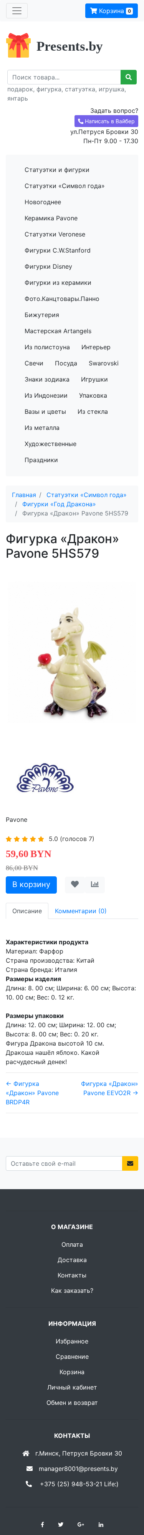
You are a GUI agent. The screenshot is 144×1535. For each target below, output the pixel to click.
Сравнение (72, 1356)
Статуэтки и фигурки (57, 169)
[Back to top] (126, 1498)
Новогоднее (43, 202)
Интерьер (96, 347)
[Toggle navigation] (17, 10)
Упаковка (93, 395)
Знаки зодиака (47, 379)
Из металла (42, 427)
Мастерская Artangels (58, 331)
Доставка (72, 1260)
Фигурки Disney (48, 266)
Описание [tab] (27, 911)
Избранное (72, 1341)
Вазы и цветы (45, 411)
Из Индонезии (46, 395)
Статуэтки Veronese (55, 234)
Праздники (41, 460)
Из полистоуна (47, 347)
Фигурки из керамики (58, 282)
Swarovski (104, 363)
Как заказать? (72, 1290)
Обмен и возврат (72, 1402)
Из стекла (93, 411)
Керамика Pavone (51, 218)
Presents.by (69, 46)
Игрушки (94, 379)
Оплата (72, 1244)
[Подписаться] (130, 1163)
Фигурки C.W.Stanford (58, 250)
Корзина (114, 11)
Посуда (66, 363)
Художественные (50, 444)
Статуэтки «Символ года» (65, 186)
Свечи (34, 363)
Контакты (72, 1275)
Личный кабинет (72, 1387)
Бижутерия (42, 315)
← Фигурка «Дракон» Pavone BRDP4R (32, 1093)
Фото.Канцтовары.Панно (62, 298)
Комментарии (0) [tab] (81, 911)
